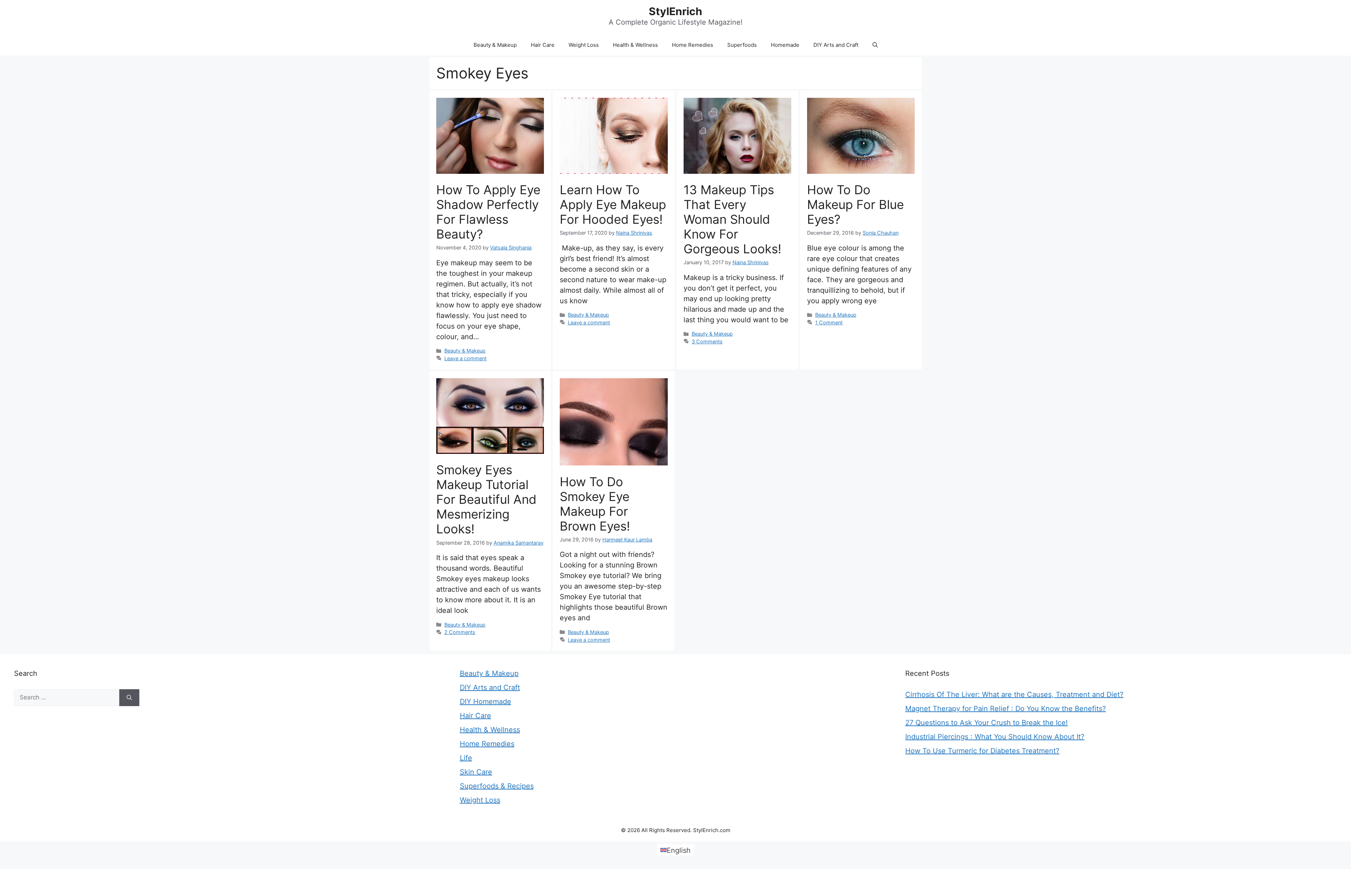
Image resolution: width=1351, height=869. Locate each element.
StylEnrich (675, 11)
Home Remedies (692, 45)
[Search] (129, 697)
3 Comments (707, 341)
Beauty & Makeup (495, 45)
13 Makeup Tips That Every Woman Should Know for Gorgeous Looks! (732, 219)
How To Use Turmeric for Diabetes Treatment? (982, 751)
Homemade (785, 45)
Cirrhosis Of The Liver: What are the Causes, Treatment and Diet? (1014, 694)
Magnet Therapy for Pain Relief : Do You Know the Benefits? (1005, 708)
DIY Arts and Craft (835, 45)
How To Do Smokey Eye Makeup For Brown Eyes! (595, 503)
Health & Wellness (635, 45)
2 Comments (459, 632)
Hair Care (542, 45)
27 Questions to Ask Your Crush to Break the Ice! (986, 722)
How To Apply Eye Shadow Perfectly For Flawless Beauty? (488, 211)
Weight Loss (584, 45)
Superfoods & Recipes (497, 786)
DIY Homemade (485, 701)
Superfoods (742, 45)
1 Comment (829, 322)
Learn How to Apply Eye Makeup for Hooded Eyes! (613, 204)
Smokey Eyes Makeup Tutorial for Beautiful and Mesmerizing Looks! (486, 499)
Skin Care (476, 772)
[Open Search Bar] (875, 45)
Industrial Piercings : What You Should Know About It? (994, 736)
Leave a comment (465, 358)
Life (466, 758)
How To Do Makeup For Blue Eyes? (855, 204)
